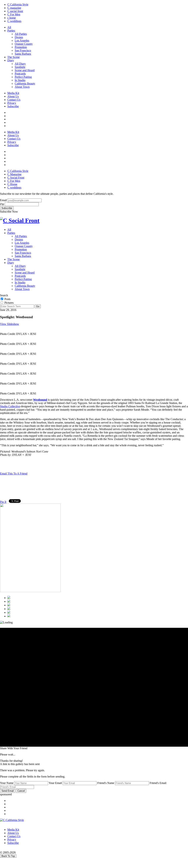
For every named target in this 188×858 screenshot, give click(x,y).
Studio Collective (10, 406)
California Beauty (25, 83)
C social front (15, 11)
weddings (14, 21)
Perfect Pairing (23, 76)
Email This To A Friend (13, 473)
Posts (7, 299)
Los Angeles (22, 40)
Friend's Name (105, 783)
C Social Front (15, 177)
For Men (13, 14)
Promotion (21, 47)
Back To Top (8, 856)
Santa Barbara (23, 53)
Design (19, 37)
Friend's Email (158, 783)
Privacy (11, 103)
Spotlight (20, 67)
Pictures (9, 302)
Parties (11, 30)
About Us (13, 96)
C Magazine (14, 174)
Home (12, 184)
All (9, 27)
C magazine (14, 7)
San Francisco (23, 50)
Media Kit (13, 93)
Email (3, 200)
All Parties (21, 33)
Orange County (24, 43)
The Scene (13, 57)
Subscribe (13, 106)
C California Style (17, 4)
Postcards (20, 73)
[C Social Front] (19, 220)
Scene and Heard (25, 70)
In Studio (20, 80)
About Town (22, 86)
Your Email (55, 783)
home (11, 17)
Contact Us (13, 99)
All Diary (20, 63)
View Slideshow (9, 324)
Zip (2, 204)
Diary (10, 60)
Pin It (3, 501)
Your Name (6, 783)
